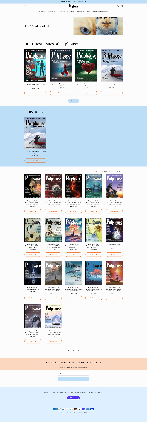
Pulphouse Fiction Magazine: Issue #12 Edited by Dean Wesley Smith (73, 245)
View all (73, 101)
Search (46, 392)
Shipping (90, 392)
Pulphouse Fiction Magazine (70, 412)
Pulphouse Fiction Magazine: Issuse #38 (86, 84)
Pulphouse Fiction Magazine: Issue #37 (111, 84)
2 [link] (78, 350)
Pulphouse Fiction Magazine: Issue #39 (60, 84)
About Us (52, 392)
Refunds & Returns (80, 392)
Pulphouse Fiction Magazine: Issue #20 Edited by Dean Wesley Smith (33, 332)
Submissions (99, 392)
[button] (26, 6)
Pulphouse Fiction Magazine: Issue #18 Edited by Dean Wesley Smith (94, 289)
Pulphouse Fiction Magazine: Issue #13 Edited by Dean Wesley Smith (94, 245)
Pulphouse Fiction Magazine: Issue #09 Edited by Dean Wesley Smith (114, 202)
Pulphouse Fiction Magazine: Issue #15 (33, 288)
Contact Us (60, 392)
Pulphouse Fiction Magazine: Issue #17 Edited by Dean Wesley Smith (73, 289)
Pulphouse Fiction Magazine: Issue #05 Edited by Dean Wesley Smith (33, 202)
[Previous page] (69, 351)
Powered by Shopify (82, 412)
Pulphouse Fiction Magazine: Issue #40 (35, 85)
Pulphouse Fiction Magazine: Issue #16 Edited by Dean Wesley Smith (53, 289)
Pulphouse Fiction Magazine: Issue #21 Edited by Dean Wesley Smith (53, 332)
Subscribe (73, 379)
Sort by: (96, 171)
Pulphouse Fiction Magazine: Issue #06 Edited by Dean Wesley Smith (53, 202)
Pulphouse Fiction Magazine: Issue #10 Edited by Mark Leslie (33, 245)
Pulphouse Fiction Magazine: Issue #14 (114, 245)
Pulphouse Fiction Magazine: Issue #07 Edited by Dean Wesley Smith (73, 202)
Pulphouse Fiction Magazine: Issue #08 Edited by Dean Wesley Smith (94, 202)
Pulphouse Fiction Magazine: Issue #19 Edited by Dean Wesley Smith (114, 289)
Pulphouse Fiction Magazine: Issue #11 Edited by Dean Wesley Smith (53, 245)
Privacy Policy (69, 392)
